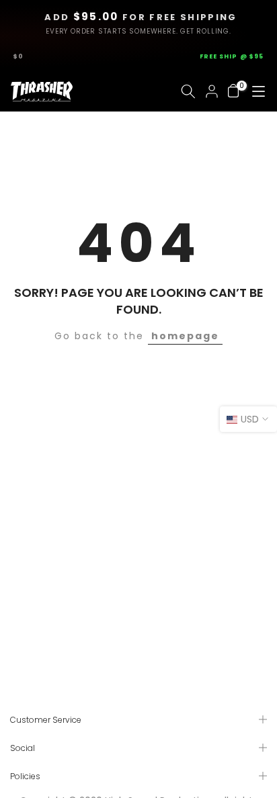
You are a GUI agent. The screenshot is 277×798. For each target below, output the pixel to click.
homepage (185, 336)
